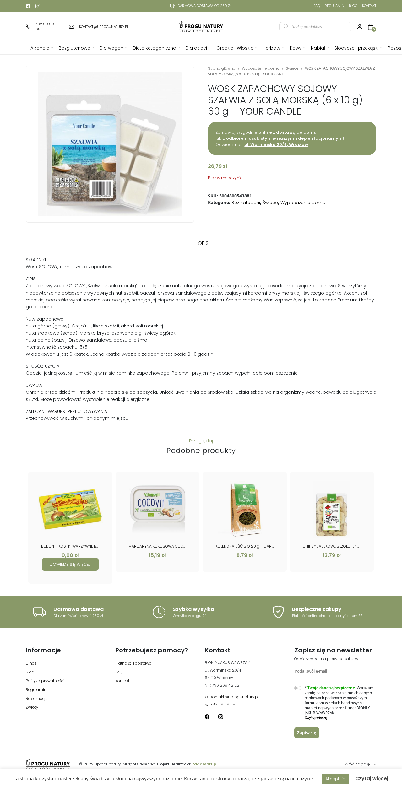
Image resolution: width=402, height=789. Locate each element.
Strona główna (222, 68)
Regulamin (334, 5)
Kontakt (369, 5)
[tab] (203, 240)
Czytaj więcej (371, 778)
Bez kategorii (245, 202)
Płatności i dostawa (133, 663)
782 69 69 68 (222, 704)
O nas (31, 663)
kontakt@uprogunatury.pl (234, 697)
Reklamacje (37, 698)
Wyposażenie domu (261, 68)
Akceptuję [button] (335, 779)
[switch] (297, 688)
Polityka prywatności (45, 681)
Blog (353, 5)
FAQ (316, 5)
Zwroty (32, 707)
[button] (341, 717)
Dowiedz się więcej (70, 564)
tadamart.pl (205, 764)
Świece (292, 68)
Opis (203, 243)
